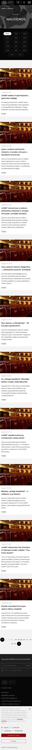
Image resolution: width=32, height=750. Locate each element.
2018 (7, 46)
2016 (24, 46)
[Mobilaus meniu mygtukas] (29, 2)
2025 (24, 33)
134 (30, 639)
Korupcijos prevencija (9, 698)
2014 (16, 50)
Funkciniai (15, 727)
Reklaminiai (19, 731)
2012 (12, 54)
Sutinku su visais (13, 735)
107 (16, 639)
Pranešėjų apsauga (8, 695)
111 (26, 639)
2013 (24, 50)
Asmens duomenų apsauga (10, 704)
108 (18, 639)
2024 (7, 38)
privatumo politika (16, 670)
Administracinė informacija (11, 701)
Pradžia (3, 8)
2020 (16, 42)
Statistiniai (7, 731)
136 (15, 643)
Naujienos (10, 8)
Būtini (6, 727)
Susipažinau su (12, 670)
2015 (7, 50)
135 (12, 643)
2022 (24, 38)
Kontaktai (5, 692)
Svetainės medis (6, 688)
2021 (7, 42)
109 (21, 639)
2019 (24, 42)
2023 (16, 38)
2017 (16, 46)
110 (24, 639)
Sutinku (13, 741)
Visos (7, 33)
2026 (16, 33)
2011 (20, 54)
